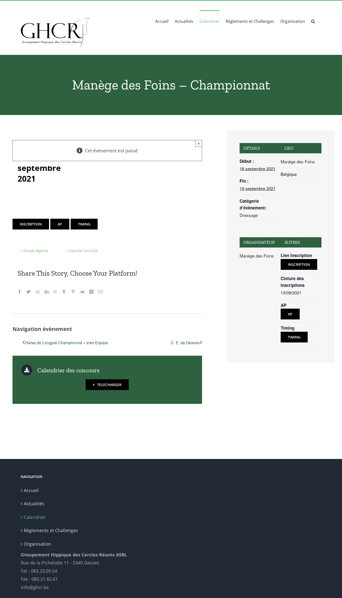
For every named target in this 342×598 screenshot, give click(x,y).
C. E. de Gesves (185, 342)
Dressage (249, 215)
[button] (313, 20)
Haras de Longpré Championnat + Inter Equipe (66, 342)
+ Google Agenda (34, 250)
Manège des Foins (298, 161)
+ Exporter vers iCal (82, 250)
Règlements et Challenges (51, 530)
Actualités (34, 504)
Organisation (37, 544)
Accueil (31, 490)
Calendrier (35, 517)
